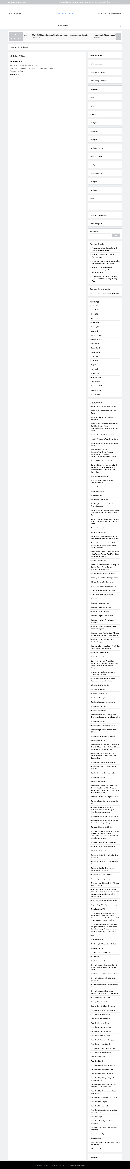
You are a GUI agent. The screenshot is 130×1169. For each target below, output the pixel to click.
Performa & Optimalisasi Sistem (102, 827)
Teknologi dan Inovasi (98, 1057)
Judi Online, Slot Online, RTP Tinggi (103, 590)
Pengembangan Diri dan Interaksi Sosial (104, 816)
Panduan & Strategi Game (99, 698)
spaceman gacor (96, 207)
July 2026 (94, 306)
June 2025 (94, 361)
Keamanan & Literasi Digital (100, 603)
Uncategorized (96, 1138)
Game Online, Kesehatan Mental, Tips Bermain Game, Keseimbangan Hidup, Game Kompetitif (103, 545)
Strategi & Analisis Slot (99, 1002)
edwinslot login (96, 495)
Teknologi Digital (97, 1061)
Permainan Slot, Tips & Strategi (101, 875)
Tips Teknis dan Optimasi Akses (102, 1134)
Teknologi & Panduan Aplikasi (101, 1031)
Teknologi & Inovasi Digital (100, 1023)
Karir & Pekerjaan (97, 599)
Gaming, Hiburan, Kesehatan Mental (103, 573)
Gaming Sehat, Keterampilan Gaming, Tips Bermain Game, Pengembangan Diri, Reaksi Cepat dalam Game (105, 567)
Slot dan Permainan (97, 940)
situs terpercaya (96, 173)
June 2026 (94, 310)
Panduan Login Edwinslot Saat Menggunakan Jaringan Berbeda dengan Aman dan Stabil (80, 2)
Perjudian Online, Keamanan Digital (103, 847)
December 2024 (96, 386)
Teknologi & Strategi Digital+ (101, 1044)
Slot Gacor (94, 231)
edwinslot (94, 487)
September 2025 (96, 348)
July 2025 (94, 356)
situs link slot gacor (98, 72)
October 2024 (95, 394)
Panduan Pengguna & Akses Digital (103, 762)
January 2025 (95, 382)
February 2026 (96, 327)
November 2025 (96, 339)
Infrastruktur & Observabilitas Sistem (103, 586)
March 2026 (95, 322)
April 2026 (94, 318)
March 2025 (95, 373)
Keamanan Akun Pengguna (100, 612)
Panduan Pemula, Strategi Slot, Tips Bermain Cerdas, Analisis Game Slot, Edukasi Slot (103, 756)
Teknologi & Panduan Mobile (100, 1036)
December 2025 (96, 335)
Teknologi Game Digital (99, 1102)
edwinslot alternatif (97, 491)
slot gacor (94, 123)
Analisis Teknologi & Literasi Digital (103, 435)
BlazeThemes (83, 1165)
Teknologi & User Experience (101, 1053)
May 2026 (94, 314)
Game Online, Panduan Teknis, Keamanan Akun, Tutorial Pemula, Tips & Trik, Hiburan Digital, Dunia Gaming (105, 554)
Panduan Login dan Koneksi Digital (103, 736)
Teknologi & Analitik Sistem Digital (103, 1010)
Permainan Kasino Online (99, 851)
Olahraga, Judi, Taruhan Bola (100, 685)
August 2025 (95, 352)
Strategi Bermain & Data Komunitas (103, 1006)
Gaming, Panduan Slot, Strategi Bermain (104, 578)
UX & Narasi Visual (97, 1149)
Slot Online (95, 957)
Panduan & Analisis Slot (99, 694)
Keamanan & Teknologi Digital (101, 607)
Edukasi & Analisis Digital (100, 476)
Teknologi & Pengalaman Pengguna (103, 1040)
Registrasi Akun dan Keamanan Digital (104, 901)
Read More (13, 74)
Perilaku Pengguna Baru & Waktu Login (104, 842)
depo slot (94, 114)
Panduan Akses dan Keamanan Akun (103, 702)
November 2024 (96, 390)
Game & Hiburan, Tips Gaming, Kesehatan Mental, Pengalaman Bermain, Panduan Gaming (105, 521)
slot (92, 98)
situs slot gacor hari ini (99, 81)
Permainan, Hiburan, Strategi (100, 879)
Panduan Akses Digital (98, 706)
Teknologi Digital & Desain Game (102, 1069)
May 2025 (94, 365)
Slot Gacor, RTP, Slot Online (100, 952)
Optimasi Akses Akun (98, 689)
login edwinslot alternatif (99, 657)
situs (93, 106)
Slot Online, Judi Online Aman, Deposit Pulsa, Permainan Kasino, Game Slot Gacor (104, 967)
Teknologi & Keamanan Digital (101, 1027)
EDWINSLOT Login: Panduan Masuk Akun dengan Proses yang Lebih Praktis (35, 35)
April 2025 (94, 369)
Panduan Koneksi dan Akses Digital (103, 725)
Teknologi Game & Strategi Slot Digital (104, 1097)
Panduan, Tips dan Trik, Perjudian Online (104, 797)
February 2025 (96, 377)
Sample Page (63, 26)
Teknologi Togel (96, 1117)
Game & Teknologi (97, 528)
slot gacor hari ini (97, 148)
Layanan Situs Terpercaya (99, 653)
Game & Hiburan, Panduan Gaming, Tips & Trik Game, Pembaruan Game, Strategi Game (105, 512)
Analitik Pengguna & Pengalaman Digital (104, 439)
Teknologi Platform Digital (100, 1106)
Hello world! (16, 61)
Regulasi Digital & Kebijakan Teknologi (104, 905)
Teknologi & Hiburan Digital (100, 1019)
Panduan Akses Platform (99, 710)
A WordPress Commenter (100, 293)
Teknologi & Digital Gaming (100, 1014)
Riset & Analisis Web (98, 909)
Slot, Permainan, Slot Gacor (100, 998)
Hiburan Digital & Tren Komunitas (102, 582)
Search (116, 235)
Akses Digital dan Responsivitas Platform (105, 406)
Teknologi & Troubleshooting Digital (103, 1048)
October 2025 (95, 344)
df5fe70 (14, 65)
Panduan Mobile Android (99, 740)
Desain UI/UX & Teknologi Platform (103, 461)
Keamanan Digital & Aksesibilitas (102, 616)
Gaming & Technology (98, 560)
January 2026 (95, 331)
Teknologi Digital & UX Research (102, 1074)
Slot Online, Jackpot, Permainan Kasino (104, 961)
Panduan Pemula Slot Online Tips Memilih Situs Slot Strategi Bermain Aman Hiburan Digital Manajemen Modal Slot (105, 747)
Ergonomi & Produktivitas (99, 500)
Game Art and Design (98, 532)
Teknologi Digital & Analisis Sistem (103, 1065)
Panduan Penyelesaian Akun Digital (103, 773)
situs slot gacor (96, 156)
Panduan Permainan (98, 777)
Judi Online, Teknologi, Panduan (102, 595)
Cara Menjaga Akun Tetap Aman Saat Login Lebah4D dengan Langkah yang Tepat (104, 279)
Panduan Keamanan (98, 721)
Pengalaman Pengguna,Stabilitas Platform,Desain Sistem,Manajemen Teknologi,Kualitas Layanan (103, 810)
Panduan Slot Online (98, 781)
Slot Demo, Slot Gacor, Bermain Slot (103, 944)
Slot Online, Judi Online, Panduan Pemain (105, 974)
